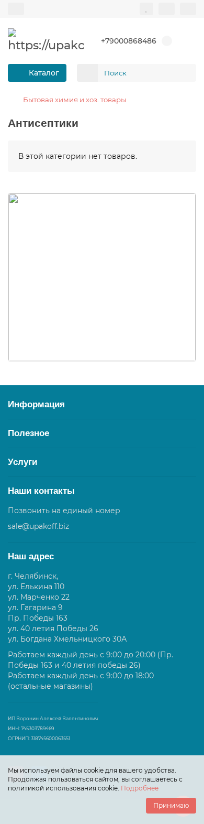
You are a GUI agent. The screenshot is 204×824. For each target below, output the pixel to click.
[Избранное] (146, 9)
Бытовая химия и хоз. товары (74, 99)
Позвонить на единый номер (64, 510)
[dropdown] (16, 9)
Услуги (22, 462)
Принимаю (171, 805)
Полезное (28, 433)
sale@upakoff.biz (38, 526)
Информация (36, 404)
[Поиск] (185, 72)
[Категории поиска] (87, 73)
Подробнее (139, 788)
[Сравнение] (166, 9)
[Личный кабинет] (188, 9)
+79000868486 (128, 41)
